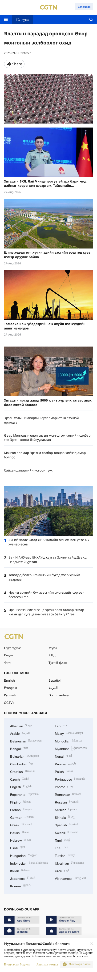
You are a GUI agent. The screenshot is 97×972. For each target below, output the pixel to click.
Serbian (66, 809)
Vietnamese (70, 878)
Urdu (62, 870)
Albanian (21, 725)
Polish (64, 771)
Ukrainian (69, 862)
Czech (19, 778)
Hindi (17, 847)
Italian (19, 870)
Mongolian (68, 740)
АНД (52, 655)
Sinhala (65, 817)
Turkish (65, 855)
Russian (67, 801)
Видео (8, 655)
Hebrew (20, 839)
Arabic (20, 733)
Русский (10, 695)
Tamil (63, 839)
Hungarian (23, 855)
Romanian (68, 794)
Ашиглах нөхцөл (47, 964)
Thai (61, 847)
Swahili (66, 832)
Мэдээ (52, 648)
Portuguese (70, 778)
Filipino (20, 801)
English (9, 680)
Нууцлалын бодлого (17, 964)
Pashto (64, 786)
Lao (61, 725)
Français (10, 688)
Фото (7, 663)
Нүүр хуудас (12, 648)
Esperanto (24, 794)
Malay (69, 733)
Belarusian (26, 740)
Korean (21, 885)
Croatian (22, 771)
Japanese (22, 878)
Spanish (66, 824)
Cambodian (21, 763)
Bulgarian (24, 755)
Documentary (58, 695)
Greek (21, 824)
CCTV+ (9, 703)
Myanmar (71, 748)
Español (54, 680)
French (21, 809)
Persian (66, 763)
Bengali (19, 748)
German (22, 817)
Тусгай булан (57, 663)
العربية (53, 688)
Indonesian (29, 862)
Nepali (64, 755)
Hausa (19, 832)
